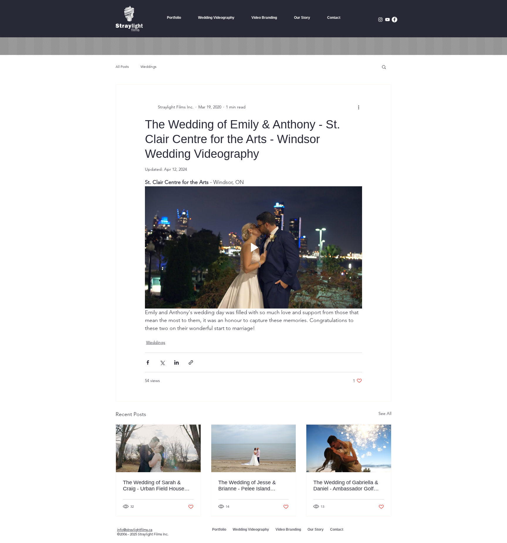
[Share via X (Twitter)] (162, 362)
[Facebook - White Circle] (394, 19)
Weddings (148, 66)
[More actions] (358, 106)
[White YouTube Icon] (387, 19)
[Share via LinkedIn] (176, 362)
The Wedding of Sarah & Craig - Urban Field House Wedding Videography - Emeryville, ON (153, 486)
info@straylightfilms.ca (134, 529)
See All (384, 413)
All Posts (122, 66)
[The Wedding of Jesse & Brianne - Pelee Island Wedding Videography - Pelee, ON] (253, 448)
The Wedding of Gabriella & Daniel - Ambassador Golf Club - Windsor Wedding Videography (345, 486)
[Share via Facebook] (148, 362)
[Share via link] (191, 362)
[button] (384, 66)
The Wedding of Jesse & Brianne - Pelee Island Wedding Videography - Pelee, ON (247, 486)
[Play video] (253, 247)
